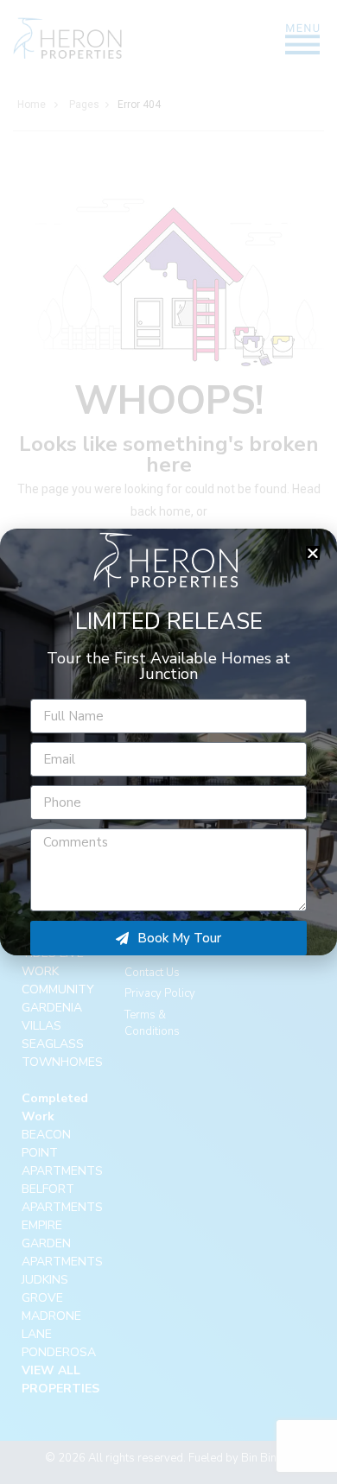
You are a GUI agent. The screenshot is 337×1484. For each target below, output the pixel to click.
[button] (313, 553)
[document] (168, 742)
